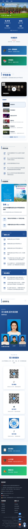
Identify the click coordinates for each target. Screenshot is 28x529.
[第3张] (5, 15)
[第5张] (10, 15)
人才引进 (3, 512)
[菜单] (25, 4)
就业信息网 (16, 508)
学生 (3, 1)
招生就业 (3, 510)
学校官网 (16, 504)
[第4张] (8, 15)
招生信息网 (16, 506)
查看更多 (24, 12)
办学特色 (16, 512)
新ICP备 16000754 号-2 (7, 520)
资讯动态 (3, 508)
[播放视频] (14, 89)
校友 (11, 1)
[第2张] (3, 15)
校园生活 (16, 510)
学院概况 (3, 504)
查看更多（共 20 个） (14, 137)
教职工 (7, 1)
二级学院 (3, 506)
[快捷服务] (24, 525)
